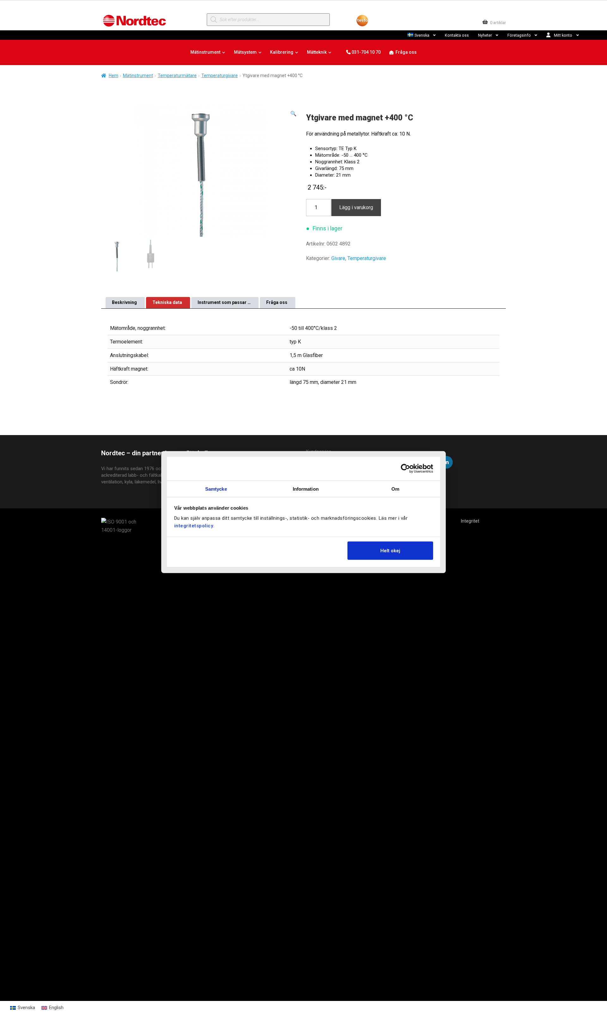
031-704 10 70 (366, 52)
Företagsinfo (519, 35)
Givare (338, 258)
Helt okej (390, 551)
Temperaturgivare (219, 75)
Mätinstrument (205, 52)
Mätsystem (245, 52)
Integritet (470, 521)
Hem (113, 75)
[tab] (125, 302)
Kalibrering (281, 52)
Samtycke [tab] (216, 488)
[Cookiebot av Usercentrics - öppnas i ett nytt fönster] (405, 468)
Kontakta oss (457, 35)
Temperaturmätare (177, 75)
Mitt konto (563, 35)
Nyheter (485, 35)
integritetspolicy (193, 525)
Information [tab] (306, 488)
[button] (293, 114)
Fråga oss (406, 52)
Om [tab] (395, 488)
